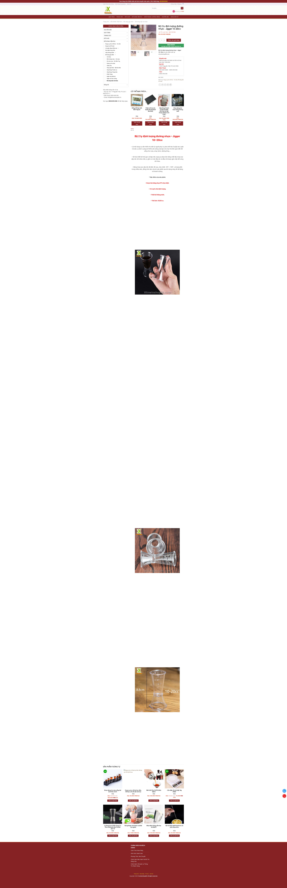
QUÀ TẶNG (112, 16)
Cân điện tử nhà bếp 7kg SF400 (174, 791)
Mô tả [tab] (132, 130)
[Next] (153, 37)
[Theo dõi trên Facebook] (183, 3)
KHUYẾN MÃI (165, 16)
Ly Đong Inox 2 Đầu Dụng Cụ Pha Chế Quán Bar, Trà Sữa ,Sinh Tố (112, 827)
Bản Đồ (129, 4)
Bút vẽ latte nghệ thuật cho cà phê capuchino (174, 826)
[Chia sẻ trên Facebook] (160, 84)
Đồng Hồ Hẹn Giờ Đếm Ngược (137, 108)
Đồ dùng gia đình (128, 21)
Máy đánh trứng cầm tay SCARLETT (153, 826)
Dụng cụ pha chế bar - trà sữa (112, 43)
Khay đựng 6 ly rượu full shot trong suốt (178, 109)
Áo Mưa (109, 56)
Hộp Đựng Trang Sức (112, 72)
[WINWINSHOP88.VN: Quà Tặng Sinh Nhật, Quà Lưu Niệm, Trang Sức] (111, 10)
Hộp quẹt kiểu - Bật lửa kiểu (114, 67)
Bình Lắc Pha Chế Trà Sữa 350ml (153, 791)
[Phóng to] (132, 48)
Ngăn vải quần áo (111, 76)
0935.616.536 (113, 101)
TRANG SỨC (120, 16)
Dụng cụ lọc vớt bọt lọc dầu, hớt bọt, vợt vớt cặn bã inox (133, 791)
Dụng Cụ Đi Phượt (109, 46)
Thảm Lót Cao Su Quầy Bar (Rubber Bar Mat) (150, 109)
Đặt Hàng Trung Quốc (120, 4)
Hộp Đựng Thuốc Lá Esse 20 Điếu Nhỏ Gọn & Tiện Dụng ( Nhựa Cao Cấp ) (164, 111)
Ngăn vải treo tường (112, 78)
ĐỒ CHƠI (127, 16)
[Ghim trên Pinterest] (168, 84)
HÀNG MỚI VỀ (174, 16)
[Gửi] (182, 8)
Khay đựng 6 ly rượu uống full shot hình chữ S (112, 791)
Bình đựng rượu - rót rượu (113, 59)
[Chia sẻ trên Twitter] (162, 84)
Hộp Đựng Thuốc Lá (112, 69)
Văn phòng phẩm (109, 52)
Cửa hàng (142, 873)
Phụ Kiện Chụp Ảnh (110, 50)
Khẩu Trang (109, 74)
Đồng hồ (106, 84)
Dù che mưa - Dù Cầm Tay (113, 61)
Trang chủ (106, 21)
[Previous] (133, 37)
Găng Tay (109, 65)
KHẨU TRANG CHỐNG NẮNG (152, 16)
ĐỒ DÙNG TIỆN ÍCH (137, 16)
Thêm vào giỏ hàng (173, 40)
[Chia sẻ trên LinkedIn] (170, 84)
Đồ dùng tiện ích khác (141, 21)
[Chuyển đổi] (127, 33)
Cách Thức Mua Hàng (108, 4)
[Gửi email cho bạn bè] (165, 84)
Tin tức (147, 873)
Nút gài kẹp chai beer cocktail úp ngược (133, 826)
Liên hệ (151, 873)
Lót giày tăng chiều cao (111, 48)
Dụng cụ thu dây (111, 63)
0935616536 (164, 1)
